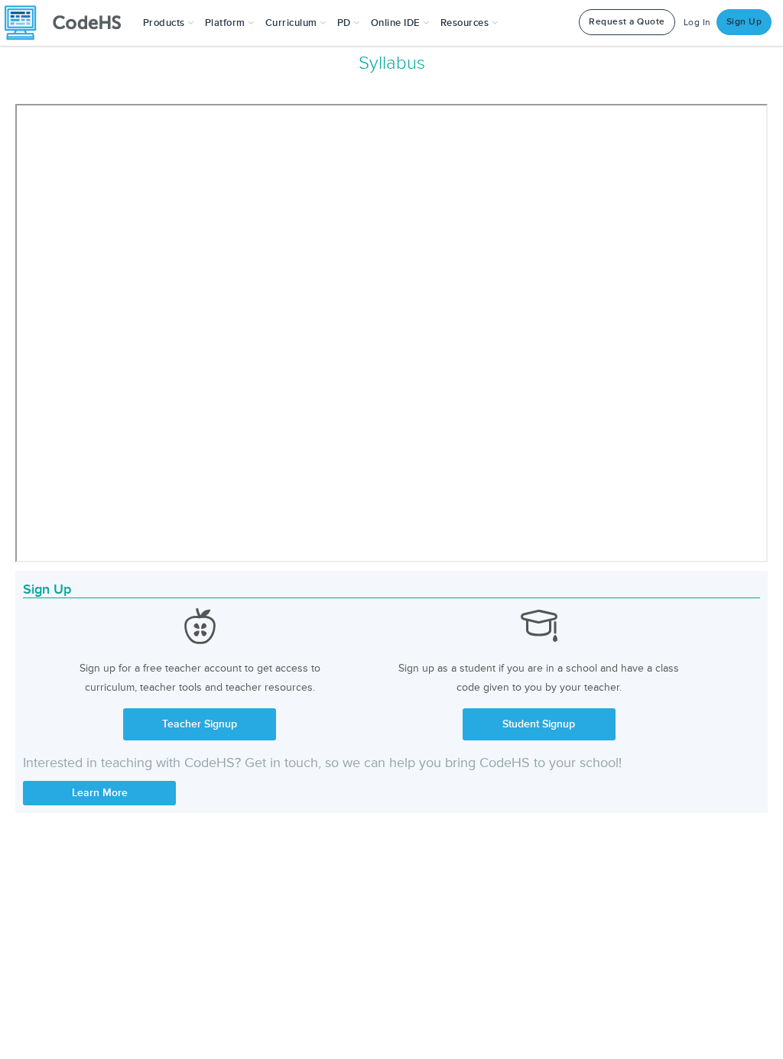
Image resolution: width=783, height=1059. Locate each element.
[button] (169, 23)
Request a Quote (627, 22)
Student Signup (538, 723)
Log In (697, 22)
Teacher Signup (199, 723)
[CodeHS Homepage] (69, 23)
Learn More (100, 792)
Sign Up (744, 22)
